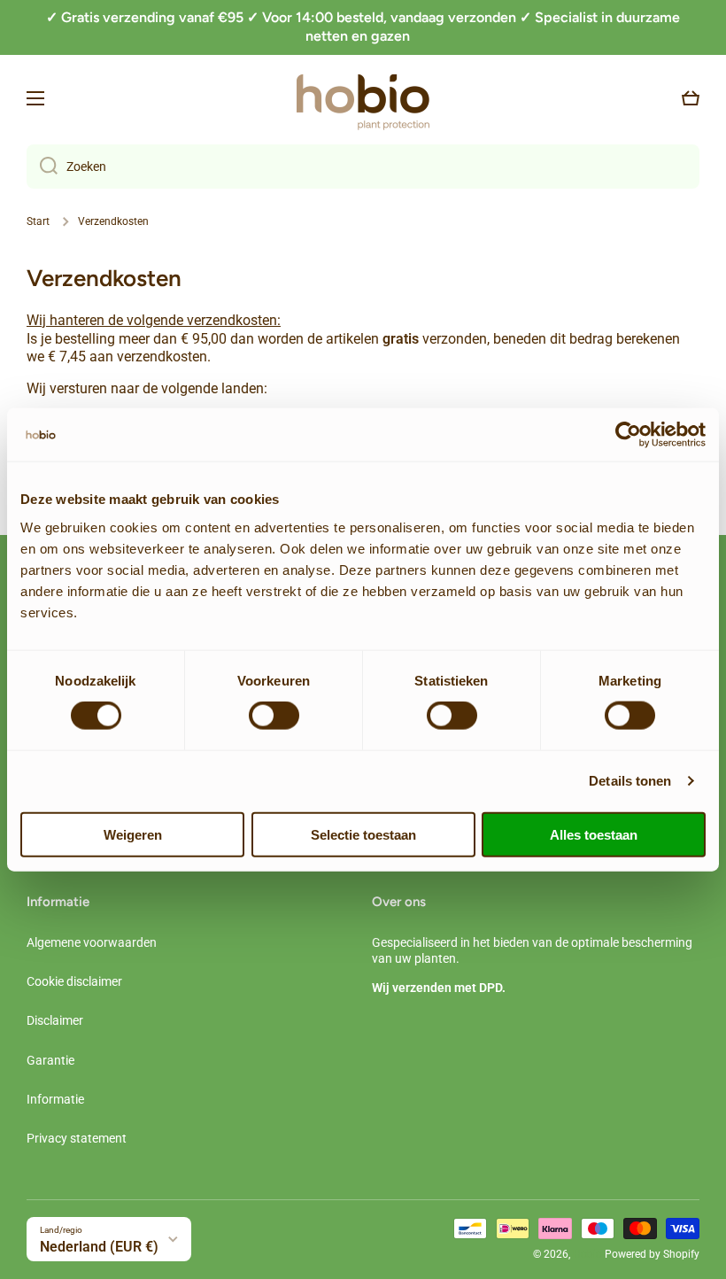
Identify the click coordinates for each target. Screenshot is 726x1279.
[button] (690, 98)
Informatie (55, 1099)
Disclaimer (55, 1020)
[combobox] (363, 166)
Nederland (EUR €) (99, 1246)
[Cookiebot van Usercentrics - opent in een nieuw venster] (628, 435)
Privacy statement (77, 1138)
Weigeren (133, 833)
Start (38, 221)
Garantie (50, 1060)
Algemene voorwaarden (92, 942)
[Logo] (363, 98)
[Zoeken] (42, 166)
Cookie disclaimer (74, 981)
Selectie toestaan (363, 833)
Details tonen (630, 780)
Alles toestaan (593, 833)
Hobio (587, 1254)
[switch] (274, 716)
